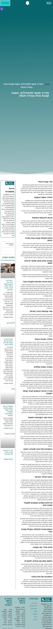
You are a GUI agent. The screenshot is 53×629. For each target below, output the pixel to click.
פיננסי (35, 611)
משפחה (35, 614)
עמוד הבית (34, 603)
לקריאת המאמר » (8, 317)
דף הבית (47, 84)
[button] (2, 9)
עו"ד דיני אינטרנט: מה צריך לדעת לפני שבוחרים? (8, 452)
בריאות (35, 619)
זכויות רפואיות (33, 606)
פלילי (35, 617)
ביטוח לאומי (34, 608)
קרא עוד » (23, 626)
